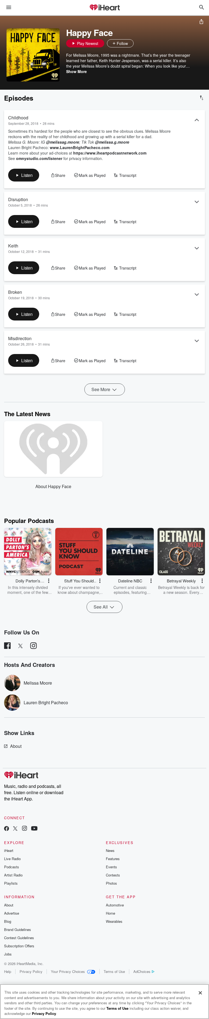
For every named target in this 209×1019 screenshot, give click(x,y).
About (15, 746)
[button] (139, 43)
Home (110, 913)
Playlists (11, 883)
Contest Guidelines (19, 937)
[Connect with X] (15, 829)
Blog (7, 921)
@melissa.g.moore (112, 142)
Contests (113, 875)
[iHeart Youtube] (34, 829)
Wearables (114, 921)
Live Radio (12, 858)
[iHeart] (104, 7)
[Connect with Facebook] (6, 829)
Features (113, 858)
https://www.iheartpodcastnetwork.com (109, 153)
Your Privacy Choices (68, 971)
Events (111, 866)
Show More (76, 71)
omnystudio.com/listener (39, 158)
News (110, 850)
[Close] (200, 993)
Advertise (11, 913)
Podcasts (11, 866)
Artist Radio (13, 875)
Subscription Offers (19, 945)
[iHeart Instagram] (24, 829)
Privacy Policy (31, 971)
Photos (111, 883)
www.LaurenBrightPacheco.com (79, 147)
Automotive (115, 905)
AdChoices (141, 971)
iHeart (8, 850)
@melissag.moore (62, 142)
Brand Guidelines (17, 929)
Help (7, 971)
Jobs (8, 954)
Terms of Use (114, 971)
